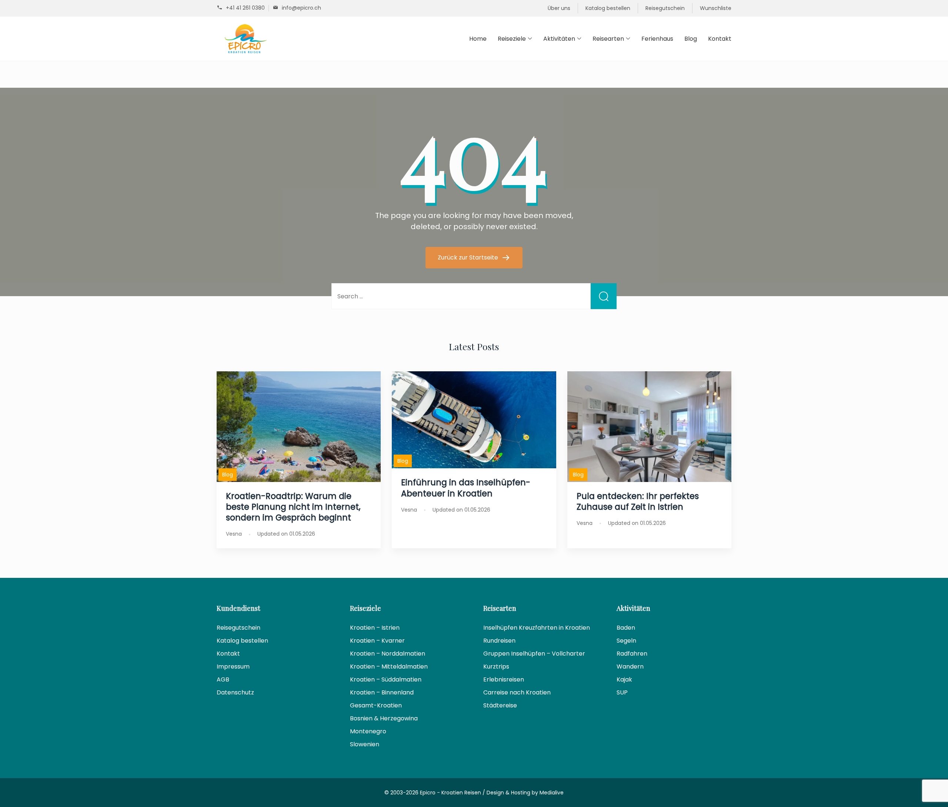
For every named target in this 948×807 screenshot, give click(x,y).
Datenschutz (235, 692)
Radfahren (632, 653)
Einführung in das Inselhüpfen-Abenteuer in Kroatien (465, 487)
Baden (626, 627)
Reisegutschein (665, 8)
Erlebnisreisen (503, 679)
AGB (223, 679)
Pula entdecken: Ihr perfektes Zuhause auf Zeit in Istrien (638, 501)
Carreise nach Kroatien (517, 692)
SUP (622, 692)
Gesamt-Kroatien (376, 705)
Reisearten (608, 38)
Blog (690, 38)
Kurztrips (496, 666)
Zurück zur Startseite (469, 257)
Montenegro (368, 731)
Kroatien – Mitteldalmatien (389, 666)
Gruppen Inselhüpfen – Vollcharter (534, 653)
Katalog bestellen (607, 8)
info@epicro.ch (301, 7)
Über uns (559, 8)
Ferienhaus (657, 38)
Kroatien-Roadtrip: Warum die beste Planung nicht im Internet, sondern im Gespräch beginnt (293, 506)
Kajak (624, 679)
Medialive (552, 792)
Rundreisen (499, 640)
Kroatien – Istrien (375, 627)
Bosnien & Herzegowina (384, 718)
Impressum (233, 666)
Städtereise (500, 705)
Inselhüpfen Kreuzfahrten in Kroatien (536, 627)
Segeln (626, 640)
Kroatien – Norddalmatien (387, 653)
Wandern (630, 666)
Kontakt (719, 38)
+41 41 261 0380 (245, 7)
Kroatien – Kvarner (377, 640)
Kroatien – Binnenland (382, 692)
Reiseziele (512, 38)
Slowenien (364, 744)
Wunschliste (715, 8)
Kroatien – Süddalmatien (385, 679)
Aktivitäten (559, 38)
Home (478, 38)
